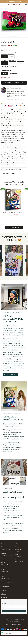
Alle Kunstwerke (19, 561)
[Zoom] (25, 9)
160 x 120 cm (14, 66)
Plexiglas (11, 56)
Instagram (3, 594)
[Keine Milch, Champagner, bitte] (12, 199)
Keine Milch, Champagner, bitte (12, 212)
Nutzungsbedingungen (6, 565)
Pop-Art (3, 576)
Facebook (3, 590)
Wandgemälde (4, 578)
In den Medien (4, 571)
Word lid (14, 611)
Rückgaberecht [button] (10, 374)
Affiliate (3, 562)
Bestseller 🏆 (18, 549)
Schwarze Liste (13, 73)
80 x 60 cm (12, 63)
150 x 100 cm (5, 66)
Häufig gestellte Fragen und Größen (11, 170)
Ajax (2, 573)
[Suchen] (23, 5)
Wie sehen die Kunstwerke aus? (8, 52)
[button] (2, 260)
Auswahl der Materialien (7, 555)
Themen (17, 547)
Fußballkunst (18, 556)
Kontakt (3, 546)
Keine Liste (4, 73)
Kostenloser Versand (8, 173)
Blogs (2, 569)
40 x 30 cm (4, 63)
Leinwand (4, 56)
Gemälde (3, 553)
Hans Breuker (14, 5)
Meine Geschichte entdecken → (14, 99)
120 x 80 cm (20, 63)
